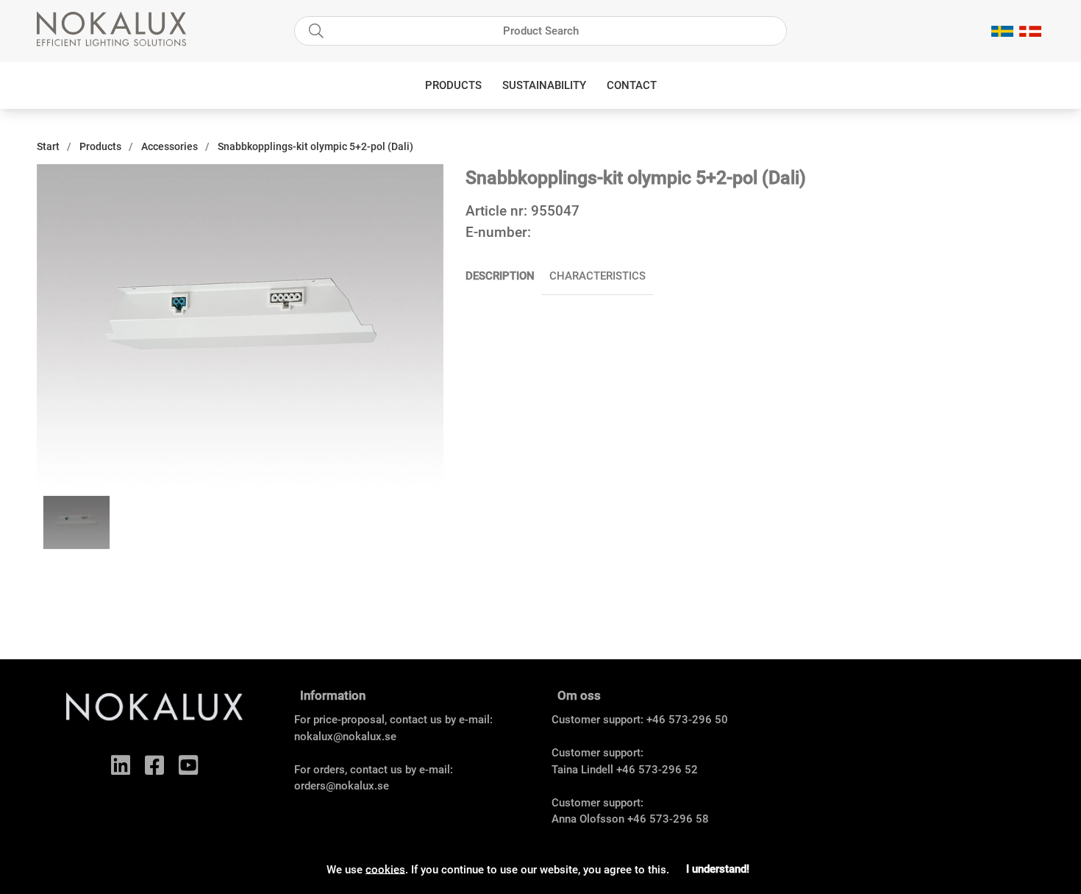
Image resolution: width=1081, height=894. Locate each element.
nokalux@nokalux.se (345, 736)
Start (48, 146)
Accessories (169, 146)
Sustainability (544, 85)
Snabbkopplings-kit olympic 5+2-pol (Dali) (315, 146)
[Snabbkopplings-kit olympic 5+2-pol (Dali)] (76, 522)
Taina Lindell (582, 769)
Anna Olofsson (588, 819)
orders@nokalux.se (341, 785)
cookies (385, 869)
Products (453, 85)
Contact (632, 85)
